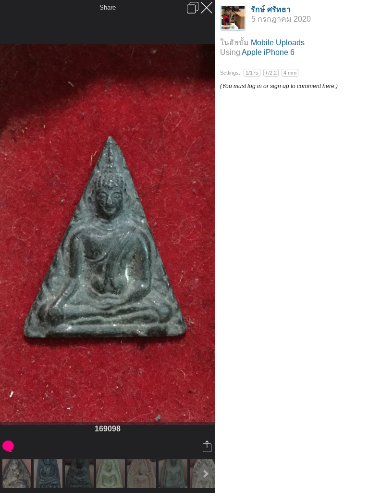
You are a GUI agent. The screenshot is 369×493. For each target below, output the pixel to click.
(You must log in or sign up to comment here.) (279, 86)
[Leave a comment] (9, 446)
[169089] (174, 473)
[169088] (143, 473)
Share (107, 7)
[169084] (18, 473)
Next (205, 473)
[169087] (111, 473)
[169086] (80, 473)
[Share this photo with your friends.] (207, 446)
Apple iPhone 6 (268, 52)
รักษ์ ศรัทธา (271, 9)
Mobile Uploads (278, 43)
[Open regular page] (192, 7)
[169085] (49, 473)
